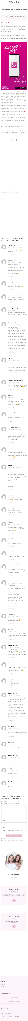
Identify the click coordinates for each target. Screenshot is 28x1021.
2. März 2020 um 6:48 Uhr (13, 695)
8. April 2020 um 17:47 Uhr (14, 783)
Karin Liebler (11, 539)
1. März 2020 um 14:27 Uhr (14, 631)
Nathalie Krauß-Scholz (14, 295)
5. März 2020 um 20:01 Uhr (14, 728)
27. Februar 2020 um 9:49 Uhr (14, 450)
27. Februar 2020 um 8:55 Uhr (14, 415)
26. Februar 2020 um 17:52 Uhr (14, 310)
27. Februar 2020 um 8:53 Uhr (14, 397)
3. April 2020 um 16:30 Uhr (14, 744)
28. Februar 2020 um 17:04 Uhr (15, 583)
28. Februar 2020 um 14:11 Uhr (14, 567)
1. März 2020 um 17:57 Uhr (13, 681)
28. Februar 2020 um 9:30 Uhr (14, 554)
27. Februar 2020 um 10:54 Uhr (15, 497)
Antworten (11, 254)
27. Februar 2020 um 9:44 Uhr (14, 429)
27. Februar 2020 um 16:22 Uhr (15, 510)
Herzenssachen (14, 192)
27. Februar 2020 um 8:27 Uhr (14, 382)
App (9, 192)
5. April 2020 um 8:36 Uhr (13, 757)
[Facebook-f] (1, 1008)
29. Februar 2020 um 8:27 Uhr (14, 616)
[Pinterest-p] (7, 1008)
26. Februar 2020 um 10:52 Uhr (15, 247)
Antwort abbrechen (20, 798)
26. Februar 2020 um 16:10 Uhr (15, 262)
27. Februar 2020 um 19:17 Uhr (14, 541)
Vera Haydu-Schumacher (10, 798)
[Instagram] (4, 1008)
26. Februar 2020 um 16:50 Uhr (15, 297)
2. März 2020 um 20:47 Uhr (14, 665)
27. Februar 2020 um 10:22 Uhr (15, 467)
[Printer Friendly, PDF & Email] (14, 161)
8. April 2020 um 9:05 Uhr (13, 770)
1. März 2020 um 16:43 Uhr (14, 647)
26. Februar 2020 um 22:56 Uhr (15, 324)
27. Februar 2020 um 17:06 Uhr (15, 524)
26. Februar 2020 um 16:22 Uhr (15, 284)
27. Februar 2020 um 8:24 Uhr (14, 360)
